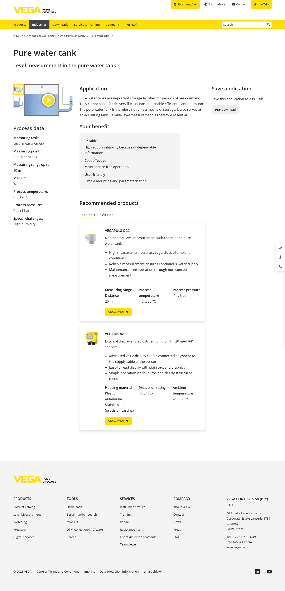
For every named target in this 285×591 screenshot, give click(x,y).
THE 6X (131, 24)
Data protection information (119, 571)
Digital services (23, 537)
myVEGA (72, 522)
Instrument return (132, 507)
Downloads (60, 25)
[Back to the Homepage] (34, 479)
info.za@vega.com (239, 542)
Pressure (19, 529)
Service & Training (87, 25)
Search (71, 537)
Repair (124, 522)
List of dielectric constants (138, 537)
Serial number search (82, 514)
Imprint (89, 571)
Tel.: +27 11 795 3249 (241, 537)
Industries (39, 25)
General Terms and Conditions (58, 571)
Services (127, 498)
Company (112, 25)
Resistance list (130, 529)
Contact (178, 514)
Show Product (118, 312)
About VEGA (181, 507)
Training (126, 514)
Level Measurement (27, 514)
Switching (20, 522)
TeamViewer (128, 544)
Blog (176, 537)
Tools (72, 498)
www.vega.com (237, 547)
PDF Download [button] (225, 110)
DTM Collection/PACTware (85, 529)
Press (177, 529)
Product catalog (24, 507)
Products (19, 25)
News (177, 522)
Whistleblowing (154, 571)
